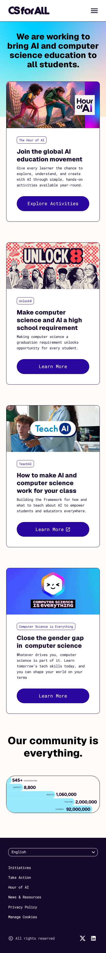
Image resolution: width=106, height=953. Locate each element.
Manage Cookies (22, 916)
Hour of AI (18, 887)
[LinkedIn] (93, 938)
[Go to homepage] (28, 10)
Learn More (53, 366)
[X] (82, 938)
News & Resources (24, 896)
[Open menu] (94, 10)
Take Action (19, 877)
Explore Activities (53, 203)
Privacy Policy (22, 907)
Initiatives (19, 867)
